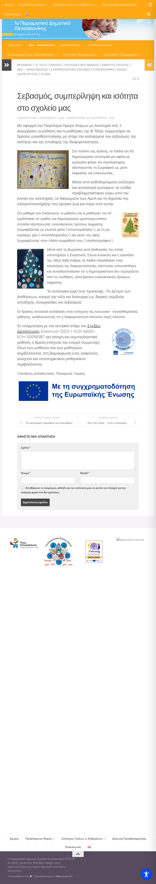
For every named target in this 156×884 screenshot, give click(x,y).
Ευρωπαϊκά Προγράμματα (120, 54)
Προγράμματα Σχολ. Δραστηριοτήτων (31, 54)
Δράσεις (56, 65)
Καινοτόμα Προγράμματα (79, 54)
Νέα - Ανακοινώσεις (32, 70)
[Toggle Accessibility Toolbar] (146, 874)
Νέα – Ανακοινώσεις (42, 45)
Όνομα (26, 473)
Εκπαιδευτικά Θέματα (81, 65)
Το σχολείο (14, 45)
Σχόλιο (26, 448)
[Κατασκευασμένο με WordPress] (31, 876)
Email (85, 473)
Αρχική (9, 5)
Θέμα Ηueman (64, 876)
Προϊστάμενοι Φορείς (32, 5)
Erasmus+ (25, 65)
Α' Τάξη (41, 65)
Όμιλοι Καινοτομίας (100, 45)
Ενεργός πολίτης (115, 65)
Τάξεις (45, 74)
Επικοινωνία (12, 14)
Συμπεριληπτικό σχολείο (70, 70)
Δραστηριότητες (70, 45)
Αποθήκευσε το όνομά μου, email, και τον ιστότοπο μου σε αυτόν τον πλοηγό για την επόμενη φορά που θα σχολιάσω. (73, 490)
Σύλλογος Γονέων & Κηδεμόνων (74, 5)
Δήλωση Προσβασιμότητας (120, 5)
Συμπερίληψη (103, 70)
